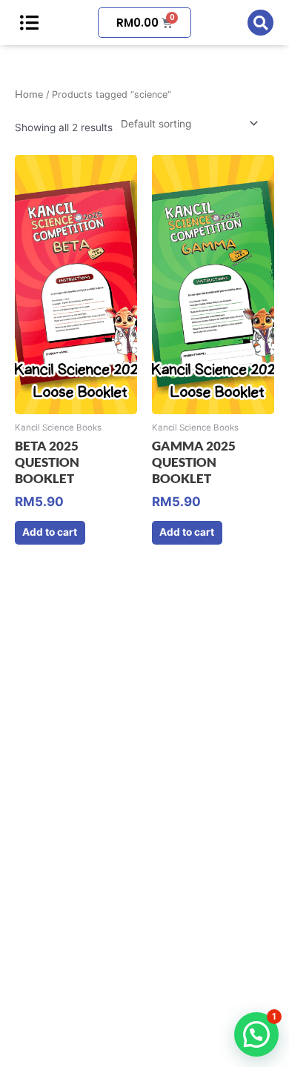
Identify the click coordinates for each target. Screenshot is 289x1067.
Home (29, 93)
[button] (260, 23)
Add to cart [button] (49, 532)
